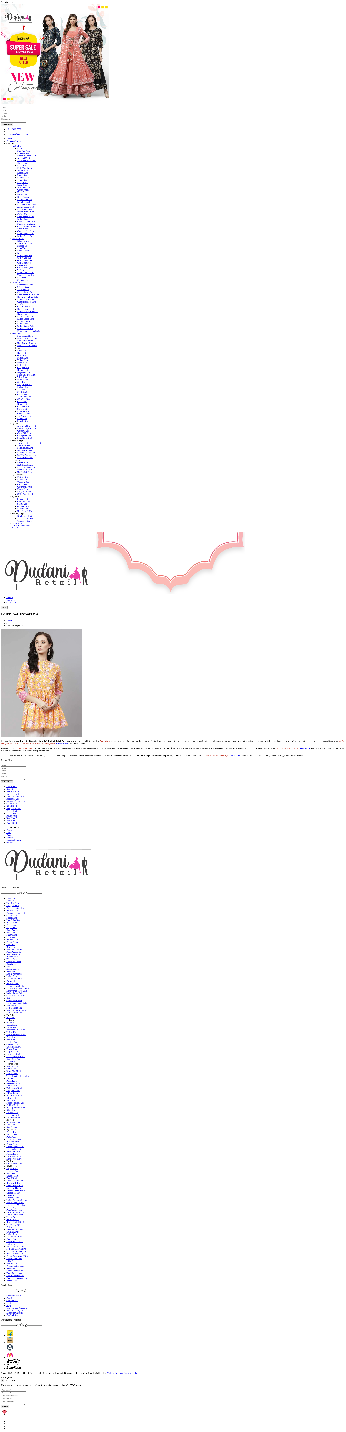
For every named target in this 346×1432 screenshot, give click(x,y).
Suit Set (20, 304)
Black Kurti (22, 362)
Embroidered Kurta (25, 216)
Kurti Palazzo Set (24, 199)
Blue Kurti (21, 353)
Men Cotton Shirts (25, 341)
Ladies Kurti (17, 146)
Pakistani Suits (23, 321)
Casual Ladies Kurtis (26, 231)
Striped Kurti (22, 499)
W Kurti (20, 270)
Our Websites (12, 1315)
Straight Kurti (23, 421)
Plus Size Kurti (23, 151)
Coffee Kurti (22, 394)
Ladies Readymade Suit (27, 311)
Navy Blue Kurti (24, 384)
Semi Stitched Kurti (25, 518)
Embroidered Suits (25, 285)
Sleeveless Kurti (24, 445)
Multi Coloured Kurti (26, 375)
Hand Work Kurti (24, 472)
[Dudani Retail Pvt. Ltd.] (48, 593)
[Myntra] (9, 1357)
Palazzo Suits (23, 287)
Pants (8, 835)
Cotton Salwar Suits (25, 292)
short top (10, 842)
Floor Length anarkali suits (28, 331)
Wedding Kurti (23, 482)
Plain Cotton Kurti (25, 209)
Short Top (21, 248)
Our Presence (12, 1300)
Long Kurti (22, 185)
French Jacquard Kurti (26, 428)
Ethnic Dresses (23, 251)
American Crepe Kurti (26, 426)
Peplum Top (22, 280)
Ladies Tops (22, 324)
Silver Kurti (22, 409)
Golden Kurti (23, 406)
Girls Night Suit (24, 258)
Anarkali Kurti (23, 158)
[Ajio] (9, 1350)
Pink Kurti (21, 365)
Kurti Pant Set (23, 177)
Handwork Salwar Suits (27, 297)
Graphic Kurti (23, 506)
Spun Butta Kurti (24, 438)
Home (9, 139)
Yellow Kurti (22, 360)
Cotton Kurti (22, 163)
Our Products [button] (12, 143)
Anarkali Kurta (23, 187)
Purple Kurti (22, 358)
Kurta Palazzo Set (25, 197)
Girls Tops (16, 528)
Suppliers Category (14, 1310)
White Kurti (22, 377)
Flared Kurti (22, 509)
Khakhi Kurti (23, 411)
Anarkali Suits (23, 289)
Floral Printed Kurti (25, 233)
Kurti (8, 832)
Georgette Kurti (24, 436)
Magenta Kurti (23, 372)
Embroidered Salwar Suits (28, 294)
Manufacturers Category (16, 1308)
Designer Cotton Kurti (26, 156)
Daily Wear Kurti (24, 491)
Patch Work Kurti (24, 470)
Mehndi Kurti (23, 387)
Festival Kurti (23, 477)
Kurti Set (21, 148)
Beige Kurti (22, 404)
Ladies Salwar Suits (25, 326)
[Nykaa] (13, 1364)
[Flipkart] (9, 1335)
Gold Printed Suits (25, 306)
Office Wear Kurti (25, 494)
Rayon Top (22, 314)
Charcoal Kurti (23, 414)
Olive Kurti (22, 401)
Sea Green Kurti (24, 416)
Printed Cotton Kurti (26, 224)
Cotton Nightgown (25, 268)
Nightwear (21, 277)
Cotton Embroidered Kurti (28, 226)
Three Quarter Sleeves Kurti (29, 443)
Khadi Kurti (22, 165)
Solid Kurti (22, 418)
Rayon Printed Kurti (26, 212)
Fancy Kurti (22, 182)
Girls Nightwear (24, 263)
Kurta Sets (21, 192)
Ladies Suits (17, 282)
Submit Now (7, 124)
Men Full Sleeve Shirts (27, 345)
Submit (5, 1407)
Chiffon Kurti (23, 431)
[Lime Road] (13, 1368)
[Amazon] (9, 1343)
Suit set (9, 837)
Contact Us (11, 602)
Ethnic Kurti (22, 173)
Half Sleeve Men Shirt (26, 343)
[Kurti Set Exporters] (41, 736)
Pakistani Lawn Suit (25, 316)
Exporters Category (14, 1313)
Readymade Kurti (24, 516)
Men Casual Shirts (25, 336)
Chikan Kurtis (23, 214)
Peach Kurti (22, 392)
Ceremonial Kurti (24, 487)
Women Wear (18, 238)
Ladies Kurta (22, 219)
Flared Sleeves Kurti (26, 453)
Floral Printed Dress (25, 272)
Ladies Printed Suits (25, 236)
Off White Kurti (24, 399)
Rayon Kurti (22, 175)
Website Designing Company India (122, 1373)
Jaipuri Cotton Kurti (25, 207)
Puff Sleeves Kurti (25, 457)
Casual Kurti (22, 484)
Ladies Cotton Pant (25, 319)
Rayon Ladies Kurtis (21, 526)
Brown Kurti (22, 370)
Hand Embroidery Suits (27, 309)
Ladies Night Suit (24, 255)
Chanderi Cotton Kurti (26, 221)
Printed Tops (22, 265)
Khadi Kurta (22, 229)
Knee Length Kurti (25, 511)
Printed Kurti (22, 462)
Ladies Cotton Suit (25, 328)
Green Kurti (22, 355)
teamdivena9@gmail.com (17, 134)
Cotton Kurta (23, 190)
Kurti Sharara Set (24, 202)
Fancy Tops (17, 523)
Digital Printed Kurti (26, 467)
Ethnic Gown (23, 241)
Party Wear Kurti (24, 168)
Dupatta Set (22, 246)
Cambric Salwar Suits (26, 302)
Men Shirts (16, 333)
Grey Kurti (22, 382)
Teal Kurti (21, 389)
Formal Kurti (22, 489)
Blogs (8, 1305)
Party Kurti (22, 479)
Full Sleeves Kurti (25, 448)
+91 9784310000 (13, 129)
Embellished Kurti (25, 465)
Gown (9, 830)
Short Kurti (22, 504)
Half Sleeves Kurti (25, 450)
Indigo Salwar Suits (25, 299)
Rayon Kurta (22, 195)
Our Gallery (11, 600)
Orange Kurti (23, 367)
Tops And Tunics (24, 243)
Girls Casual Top (24, 260)
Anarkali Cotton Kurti (26, 160)
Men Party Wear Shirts (27, 338)
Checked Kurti (23, 501)
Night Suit (21, 253)
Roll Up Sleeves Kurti (26, 455)
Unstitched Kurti (24, 521)
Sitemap (9, 597)
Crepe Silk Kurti (24, 433)
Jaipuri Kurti (22, 180)
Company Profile (13, 141)
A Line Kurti (22, 170)
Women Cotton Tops (26, 275)
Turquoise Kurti (24, 397)
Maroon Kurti (23, 380)
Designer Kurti (23, 153)
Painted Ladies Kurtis (26, 204)
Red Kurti (21, 350)
